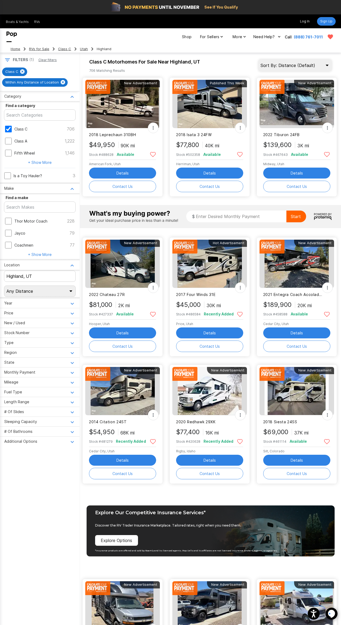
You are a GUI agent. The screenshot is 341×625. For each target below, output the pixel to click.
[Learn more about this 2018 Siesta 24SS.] (296, 391)
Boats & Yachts (17, 22)
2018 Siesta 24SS (280, 422)
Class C (64, 49)
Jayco (19, 233)
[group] (14, 72)
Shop (187, 36)
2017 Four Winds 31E (196, 294)
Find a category (20, 105)
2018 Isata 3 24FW (194, 134)
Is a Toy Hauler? (28, 175)
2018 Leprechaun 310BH (112, 134)
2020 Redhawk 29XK (196, 422)
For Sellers (209, 36)
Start (296, 216)
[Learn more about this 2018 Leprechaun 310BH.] (122, 104)
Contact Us (122, 186)
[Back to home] (11, 36)
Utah (84, 49)
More (237, 36)
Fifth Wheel (24, 153)
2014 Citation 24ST (108, 422)
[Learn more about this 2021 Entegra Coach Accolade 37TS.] (296, 264)
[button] (314, 614)
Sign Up (326, 21)
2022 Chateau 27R (107, 294)
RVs (37, 22)
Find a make (17, 197)
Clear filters (47, 60)
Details (122, 173)
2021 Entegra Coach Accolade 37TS (293, 294)
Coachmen (23, 245)
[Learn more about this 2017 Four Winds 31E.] (209, 264)
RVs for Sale (39, 49)
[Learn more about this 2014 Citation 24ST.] (122, 391)
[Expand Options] (153, 127)
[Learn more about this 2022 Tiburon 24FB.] (296, 104)
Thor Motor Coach (30, 221)
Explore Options (116, 540)
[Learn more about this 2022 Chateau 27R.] (122, 264)
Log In (305, 21)
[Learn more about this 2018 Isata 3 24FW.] (209, 104)
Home (15, 49)
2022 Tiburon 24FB (281, 134)
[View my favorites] (330, 36)
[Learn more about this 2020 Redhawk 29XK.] (209, 391)
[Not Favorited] (152, 154)
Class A (20, 141)
